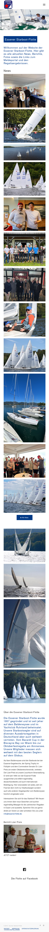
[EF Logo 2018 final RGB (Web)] (20, 4)
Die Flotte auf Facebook (24, 878)
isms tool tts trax (7, 887)
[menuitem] (44, 4)
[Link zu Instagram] (43, 925)
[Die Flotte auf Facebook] (24, 869)
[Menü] (44, 4)
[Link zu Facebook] (40, 925)
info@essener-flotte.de (13, 813)
